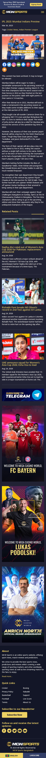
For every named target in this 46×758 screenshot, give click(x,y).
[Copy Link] (36, 64)
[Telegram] (32, 64)
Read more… (7, 676)
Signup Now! (36, 4)
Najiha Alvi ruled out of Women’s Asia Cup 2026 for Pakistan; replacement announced (22, 249)
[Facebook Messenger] (22, 64)
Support (26, 695)
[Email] (18, 64)
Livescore (34, 755)
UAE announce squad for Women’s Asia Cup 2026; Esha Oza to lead (21, 363)
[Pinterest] (27, 64)
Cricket (5, 688)
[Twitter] (8, 64)
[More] (3, 69)
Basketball (6, 695)
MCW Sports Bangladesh (23, 750)
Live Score (27, 699)
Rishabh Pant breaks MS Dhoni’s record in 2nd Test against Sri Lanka (21, 308)
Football (5, 699)
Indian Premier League (28, 29)
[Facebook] (3, 64)
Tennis (4, 702)
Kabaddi (26, 691)
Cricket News (12, 29)
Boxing (26, 688)
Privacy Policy (7, 691)
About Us (27, 702)
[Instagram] (13, 64)
